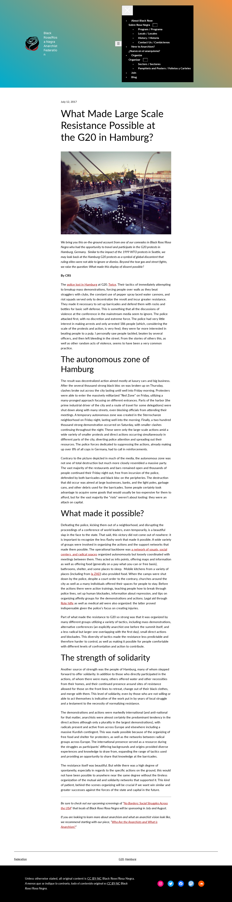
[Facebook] (181, 884)
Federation (20, 859)
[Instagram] (160, 884)
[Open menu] (118, 44)
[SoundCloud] (201, 884)
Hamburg (130, 859)
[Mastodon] (191, 884)
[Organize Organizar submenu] (145, 60)
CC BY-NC (94, 878)
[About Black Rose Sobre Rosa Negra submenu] (155, 25)
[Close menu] (127, 10)
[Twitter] (171, 884)
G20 (121, 859)
